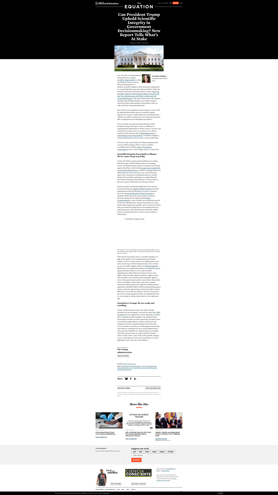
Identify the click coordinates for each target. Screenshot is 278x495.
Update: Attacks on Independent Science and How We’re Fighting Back (167, 434)
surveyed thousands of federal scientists (139, 193)
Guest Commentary (101, 437)
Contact (133, 489)
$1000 (162, 452)
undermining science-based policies (130, 135)
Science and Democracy (129, 364)
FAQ (118, 489)
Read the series (123, 356)
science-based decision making (138, 368)
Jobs (127, 489)
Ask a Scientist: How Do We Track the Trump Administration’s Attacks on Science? (138, 434)
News (123, 489)
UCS (108, 451)
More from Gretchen (153, 388)
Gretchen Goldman (161, 438)
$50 (140, 452)
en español (165, 3)
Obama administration (123, 368)
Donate (175, 3)
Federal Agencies (136, 366)
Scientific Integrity (152, 368)
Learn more (106, 493)
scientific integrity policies (124, 369)
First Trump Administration (149, 366)
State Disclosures (110, 489)
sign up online (165, 470)
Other (170, 452)
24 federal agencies (151, 266)
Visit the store (116, 484)
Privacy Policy (100, 489)
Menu (181, 3)
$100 (147, 452)
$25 (134, 452)
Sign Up (160, 3)
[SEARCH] (170, 3)
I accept (220, 493)
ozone (138, 147)
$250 (154, 452)
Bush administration (126, 366)
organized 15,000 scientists (142, 189)
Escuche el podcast (139, 484)
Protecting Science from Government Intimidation (105, 433)
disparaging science (147, 133)
